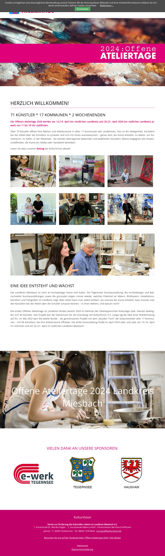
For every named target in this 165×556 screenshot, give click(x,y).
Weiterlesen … (107, 5)
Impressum (82, 545)
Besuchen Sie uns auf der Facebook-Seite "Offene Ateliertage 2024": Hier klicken (82, 537)
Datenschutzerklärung (82, 549)
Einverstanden (82, 9)
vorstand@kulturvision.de (108, 531)
